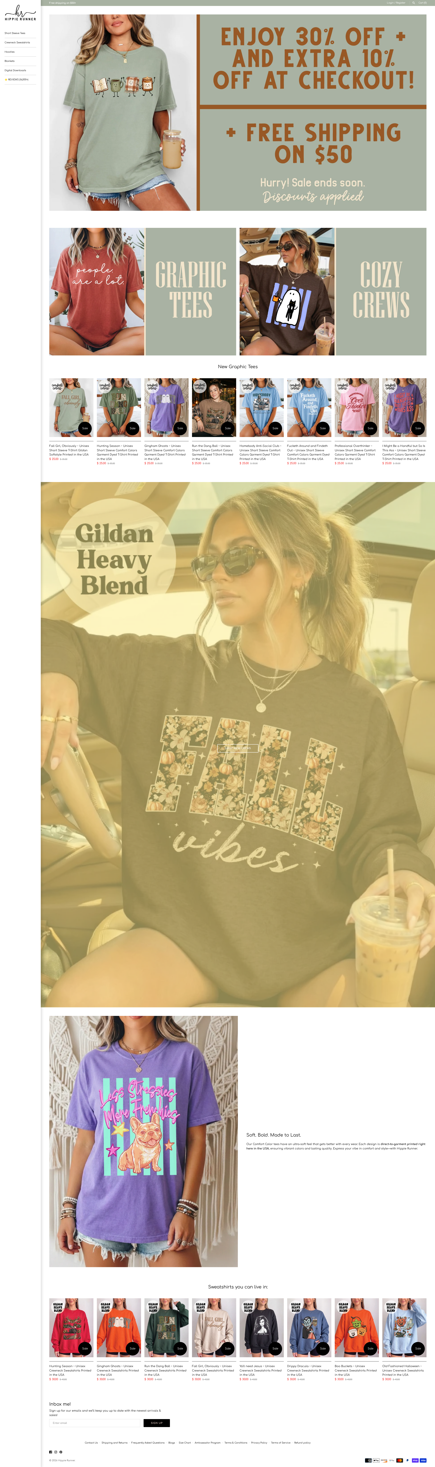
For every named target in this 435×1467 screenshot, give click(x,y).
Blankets (9, 61)
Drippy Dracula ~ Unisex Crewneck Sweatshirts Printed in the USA (308, 1370)
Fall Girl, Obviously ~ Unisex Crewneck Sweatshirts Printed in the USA (213, 1370)
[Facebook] (50, 1452)
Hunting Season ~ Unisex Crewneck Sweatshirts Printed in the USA (70, 1370)
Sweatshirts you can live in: (238, 1287)
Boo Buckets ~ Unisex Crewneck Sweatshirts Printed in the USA (356, 1370)
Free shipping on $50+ (62, 3)
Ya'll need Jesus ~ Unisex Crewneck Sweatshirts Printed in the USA (261, 1370)
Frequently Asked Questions (147, 1443)
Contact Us (91, 1443)
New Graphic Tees (238, 366)
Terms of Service (280, 1443)
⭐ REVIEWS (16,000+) (16, 79)
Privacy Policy (259, 1443)
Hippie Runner (66, 1460)
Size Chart (185, 1443)
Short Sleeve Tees (15, 33)
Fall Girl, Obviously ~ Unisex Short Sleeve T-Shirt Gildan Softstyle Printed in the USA (69, 450)
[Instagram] (55, 1452)
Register (400, 3)
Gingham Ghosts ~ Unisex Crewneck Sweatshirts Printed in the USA (118, 1370)
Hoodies (9, 52)
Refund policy (302, 1443)
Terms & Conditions (235, 1443)
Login (390, 3)
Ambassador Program (208, 1443)
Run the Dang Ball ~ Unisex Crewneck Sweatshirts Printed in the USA (165, 1370)
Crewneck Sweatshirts (17, 42)
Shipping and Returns (114, 1443)
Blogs (171, 1443)
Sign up (157, 1423)
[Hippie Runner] (20, 13)
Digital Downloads (15, 70)
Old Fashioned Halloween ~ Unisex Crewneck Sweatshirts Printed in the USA (403, 1370)
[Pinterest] (60, 1452)
